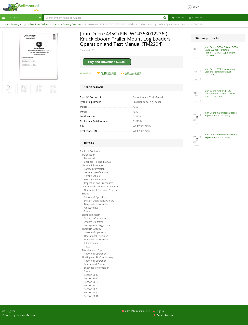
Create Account (165, 315)
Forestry (15, 24)
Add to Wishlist (108, 73)
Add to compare (133, 72)
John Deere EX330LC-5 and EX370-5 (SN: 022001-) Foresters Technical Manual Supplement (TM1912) (221, 51)
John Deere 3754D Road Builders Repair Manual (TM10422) (221, 114)
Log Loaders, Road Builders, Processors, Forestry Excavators (52, 24)
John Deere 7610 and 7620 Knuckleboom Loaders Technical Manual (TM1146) (221, 93)
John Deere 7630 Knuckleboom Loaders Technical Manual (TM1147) (220, 72)
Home (6, 24)
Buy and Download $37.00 (107, 62)
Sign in (196, 7)
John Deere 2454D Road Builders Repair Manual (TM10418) (221, 136)
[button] (21, 17)
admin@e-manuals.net (137, 311)
